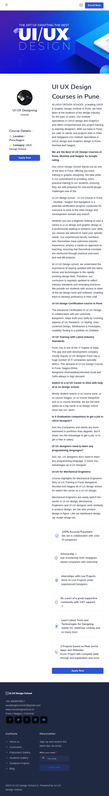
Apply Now (24, 158)
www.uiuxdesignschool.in (20, 709)
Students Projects (19, 763)
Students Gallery (18, 757)
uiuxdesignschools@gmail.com (23, 705)
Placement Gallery (19, 752)
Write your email (48, 752)
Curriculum (15, 747)
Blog (12, 768)
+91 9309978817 (15, 701)
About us (14, 741)
